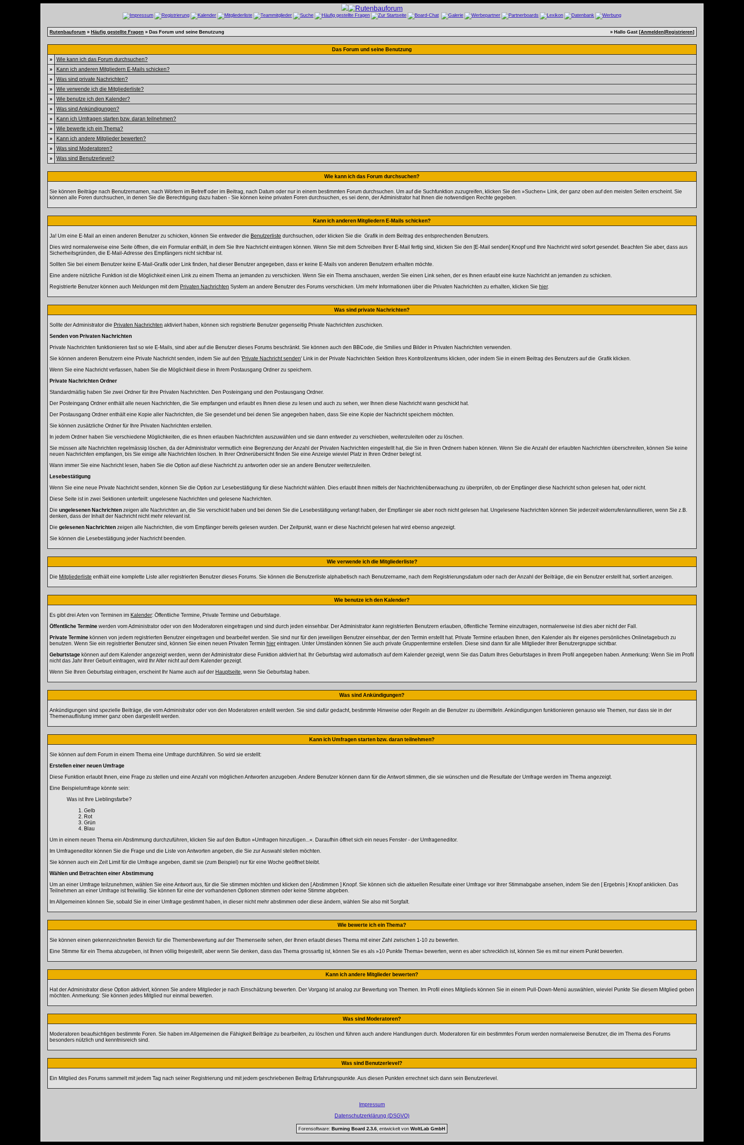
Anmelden (652, 31)
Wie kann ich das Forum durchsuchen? (102, 59)
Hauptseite (228, 672)
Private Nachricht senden (271, 359)
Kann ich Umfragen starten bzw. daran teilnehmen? (116, 119)
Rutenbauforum (68, 31)
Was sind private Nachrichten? (92, 79)
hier (543, 287)
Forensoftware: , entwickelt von (371, 1128)
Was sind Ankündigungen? (87, 109)
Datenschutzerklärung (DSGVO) (372, 1116)
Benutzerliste (266, 236)
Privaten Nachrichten (204, 287)
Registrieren (679, 31)
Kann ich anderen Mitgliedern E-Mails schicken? (113, 69)
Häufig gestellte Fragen (117, 31)
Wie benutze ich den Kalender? (93, 99)
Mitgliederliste (75, 577)
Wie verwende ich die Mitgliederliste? (100, 89)
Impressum (372, 1105)
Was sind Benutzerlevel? (85, 158)
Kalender (141, 615)
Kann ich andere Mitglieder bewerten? (101, 139)
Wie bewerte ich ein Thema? (89, 129)
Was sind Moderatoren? (84, 148)
